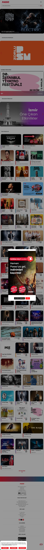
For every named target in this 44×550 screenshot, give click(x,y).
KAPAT (27, 298)
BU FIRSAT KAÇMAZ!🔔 (19, 298)
